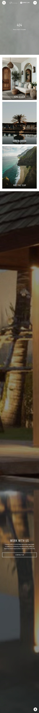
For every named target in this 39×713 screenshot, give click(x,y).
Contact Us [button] (19, 555)
